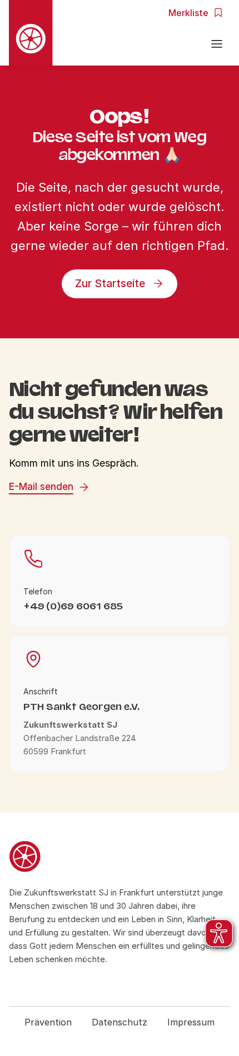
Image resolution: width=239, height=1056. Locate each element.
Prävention (48, 1022)
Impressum (191, 1022)
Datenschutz (119, 1022)
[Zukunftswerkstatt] (119, 858)
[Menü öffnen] (216, 46)
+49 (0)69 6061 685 (73, 606)
